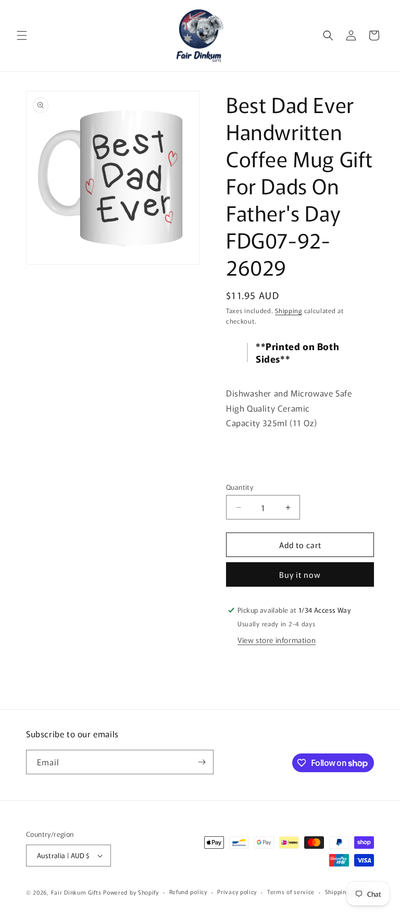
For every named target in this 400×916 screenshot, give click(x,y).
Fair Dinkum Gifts (76, 892)
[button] (21, 35)
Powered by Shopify (131, 892)
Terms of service (291, 891)
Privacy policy (237, 891)
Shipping (288, 310)
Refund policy (188, 891)
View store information (277, 640)
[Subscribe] (201, 762)
